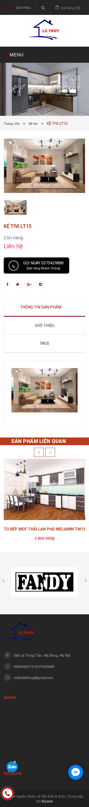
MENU (16, 54)
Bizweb (47, 801)
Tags (44, 343)
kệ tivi (34, 123)
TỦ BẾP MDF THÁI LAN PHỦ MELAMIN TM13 (44, 529)
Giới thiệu (23, 7)
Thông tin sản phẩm (40, 307)
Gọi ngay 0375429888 (43, 265)
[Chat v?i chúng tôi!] (75, 772)
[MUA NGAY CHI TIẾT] (44, 491)
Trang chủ (13, 123)
